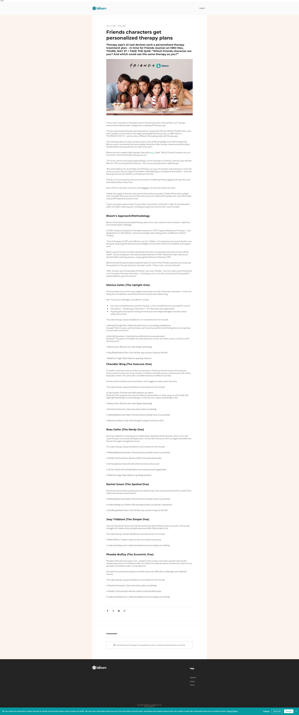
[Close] (296, 711)
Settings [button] (266, 711)
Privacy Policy (232, 711)
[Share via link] (124, 611)
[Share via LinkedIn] (119, 611)
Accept (288, 711)
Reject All (277, 711)
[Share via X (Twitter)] (113, 611)
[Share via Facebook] (107, 611)
